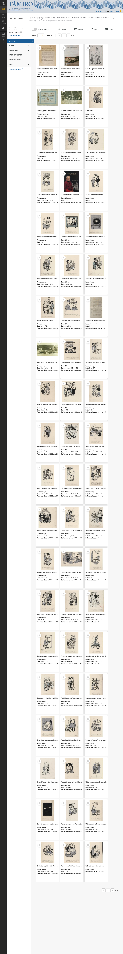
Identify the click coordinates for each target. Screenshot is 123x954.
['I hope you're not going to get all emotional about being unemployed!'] (47, 642)
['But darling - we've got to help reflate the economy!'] (96, 349)
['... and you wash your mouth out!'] (96, 139)
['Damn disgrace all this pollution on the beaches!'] (71, 433)
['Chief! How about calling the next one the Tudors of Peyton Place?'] (47, 391)
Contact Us (98, 11)
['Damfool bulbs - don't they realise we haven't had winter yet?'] (47, 433)
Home (3, 4)
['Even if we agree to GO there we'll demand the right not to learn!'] (47, 475)
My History (3, 23)
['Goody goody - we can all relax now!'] (71, 517)
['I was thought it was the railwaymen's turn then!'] (71, 726)
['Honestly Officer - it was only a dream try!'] (71, 559)
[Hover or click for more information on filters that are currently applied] (21, 32)
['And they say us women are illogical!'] (71, 265)
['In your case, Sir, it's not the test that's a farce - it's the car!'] (71, 852)
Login (3, 30)
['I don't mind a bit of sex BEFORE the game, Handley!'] (47, 601)
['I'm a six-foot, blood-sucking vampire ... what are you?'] (47, 810)
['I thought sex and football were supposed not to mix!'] (96, 684)
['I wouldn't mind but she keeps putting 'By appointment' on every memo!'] (47, 768)
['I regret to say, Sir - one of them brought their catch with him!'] (71, 642)
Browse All (3, 11)
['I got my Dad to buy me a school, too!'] (71, 601)
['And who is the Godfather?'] (47, 307)
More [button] (3, 42)
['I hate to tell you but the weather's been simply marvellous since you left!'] (96, 601)
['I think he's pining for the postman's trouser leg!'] (71, 684)
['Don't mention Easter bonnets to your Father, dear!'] (96, 433)
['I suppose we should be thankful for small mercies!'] (47, 684)
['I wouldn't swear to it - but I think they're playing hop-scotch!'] (71, 768)
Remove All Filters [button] (15, 35)
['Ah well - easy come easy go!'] (96, 181)
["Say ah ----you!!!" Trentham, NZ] (96, 55)
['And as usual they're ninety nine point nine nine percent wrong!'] (47, 223)
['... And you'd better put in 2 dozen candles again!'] (71, 139)
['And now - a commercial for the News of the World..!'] (71, 223)
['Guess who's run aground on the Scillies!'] (96, 517)
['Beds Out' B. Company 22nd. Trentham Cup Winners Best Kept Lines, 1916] (47, 349)
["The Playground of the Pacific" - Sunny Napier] (47, 97)
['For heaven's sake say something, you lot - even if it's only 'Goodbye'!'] (71, 475)
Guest (111, 11)
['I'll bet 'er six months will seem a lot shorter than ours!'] (96, 768)
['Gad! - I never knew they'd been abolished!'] (47, 517)
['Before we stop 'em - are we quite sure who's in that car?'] (71, 349)
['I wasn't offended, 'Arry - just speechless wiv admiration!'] (96, 726)
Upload (3, 36)
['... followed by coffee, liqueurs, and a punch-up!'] (47, 181)
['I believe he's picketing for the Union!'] (96, 559)
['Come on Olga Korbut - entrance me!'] (71, 391)
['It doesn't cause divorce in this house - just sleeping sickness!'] (96, 852)
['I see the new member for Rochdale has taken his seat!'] (96, 642)
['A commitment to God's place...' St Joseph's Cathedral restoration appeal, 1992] (71, 181)
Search (3, 17)
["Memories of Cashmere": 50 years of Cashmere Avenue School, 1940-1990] (71, 55)
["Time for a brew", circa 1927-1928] (71, 97)
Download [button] (62, 29)
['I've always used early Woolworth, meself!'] (71, 810)
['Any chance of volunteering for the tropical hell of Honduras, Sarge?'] (71, 307)
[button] (78, 29)
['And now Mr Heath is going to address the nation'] (96, 223)
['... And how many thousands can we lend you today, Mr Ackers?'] (47, 139)
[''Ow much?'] (96, 97)
